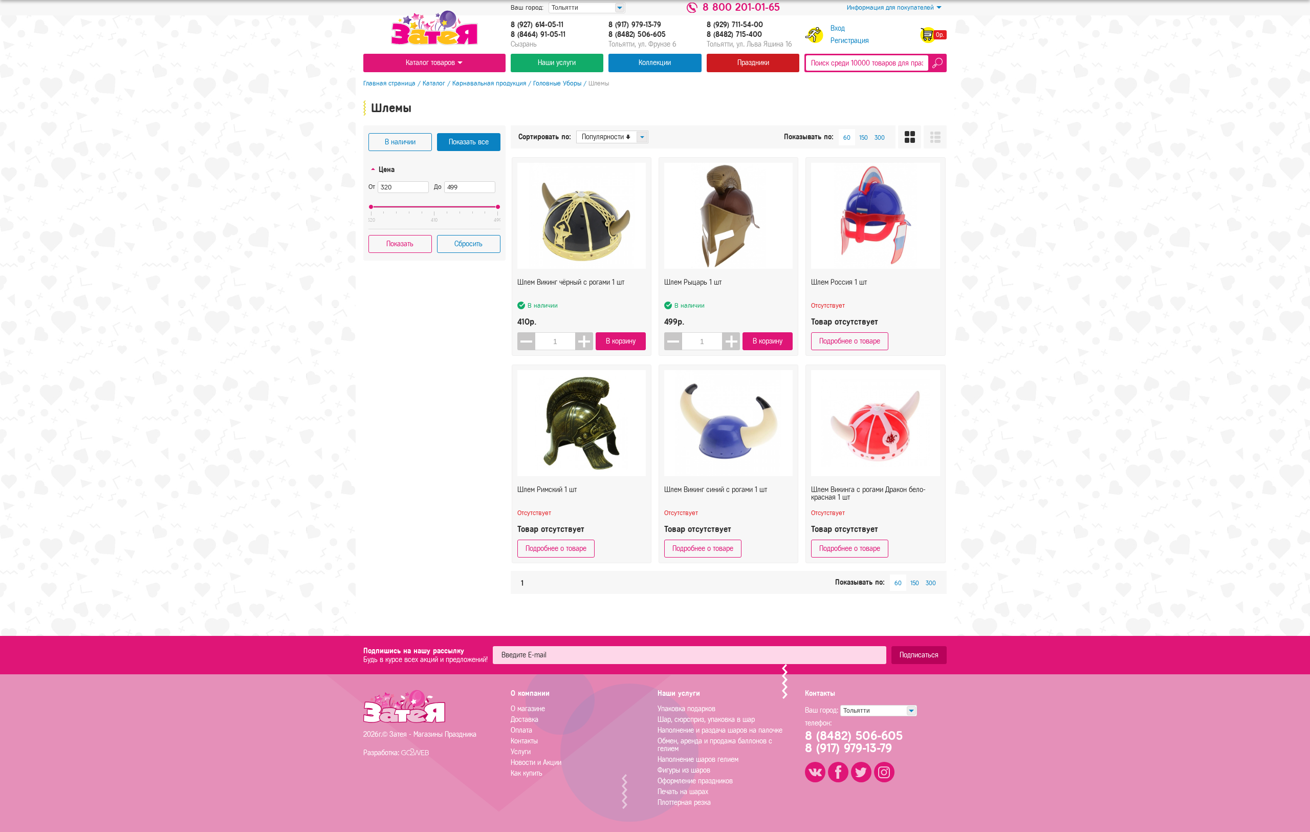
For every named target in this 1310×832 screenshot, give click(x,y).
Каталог (434, 83)
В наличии (400, 142)
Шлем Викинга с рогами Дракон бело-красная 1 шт (868, 493)
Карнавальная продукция (489, 83)
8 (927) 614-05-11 (537, 25)
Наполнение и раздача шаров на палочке (720, 730)
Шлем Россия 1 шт (839, 282)
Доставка (524, 719)
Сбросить (468, 244)
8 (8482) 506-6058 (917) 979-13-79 (854, 742)
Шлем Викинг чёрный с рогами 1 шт (570, 282)
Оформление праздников (695, 781)
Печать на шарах (683, 792)
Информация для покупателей (890, 7)
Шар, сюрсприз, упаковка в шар (706, 719)
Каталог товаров (430, 63)
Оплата (521, 730)
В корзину (621, 341)
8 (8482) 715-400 (734, 34)
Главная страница (389, 83)
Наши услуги (557, 63)
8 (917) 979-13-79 (634, 25)
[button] (584, 341)
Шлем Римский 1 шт (547, 490)
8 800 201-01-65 (741, 8)
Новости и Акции (536, 762)
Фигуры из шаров (684, 770)
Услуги (521, 752)
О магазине (528, 709)
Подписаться (919, 655)
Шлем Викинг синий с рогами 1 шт (715, 490)
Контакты (524, 741)
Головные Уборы (557, 83)
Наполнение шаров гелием (698, 759)
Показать (399, 244)
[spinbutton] (555, 341)
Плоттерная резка (684, 802)
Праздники (753, 63)
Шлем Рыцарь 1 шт (693, 282)
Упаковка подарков (686, 709)
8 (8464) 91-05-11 (538, 34)
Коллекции (655, 63)
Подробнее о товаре (849, 341)
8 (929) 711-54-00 (735, 25)
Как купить (526, 773)
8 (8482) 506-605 (637, 34)
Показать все (469, 142)
